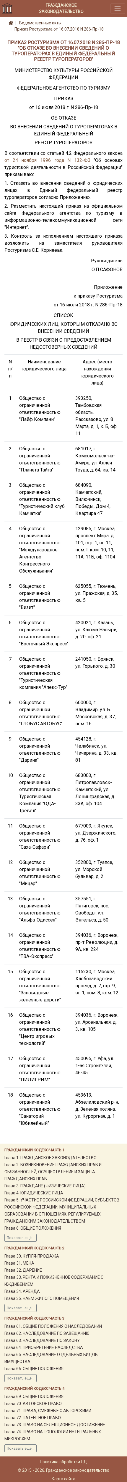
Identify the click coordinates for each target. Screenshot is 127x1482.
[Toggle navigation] (117, 8)
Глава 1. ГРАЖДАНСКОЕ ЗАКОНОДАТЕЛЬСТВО (50, 1157)
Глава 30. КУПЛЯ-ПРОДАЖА (31, 1256)
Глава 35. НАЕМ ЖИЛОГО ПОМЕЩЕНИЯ (41, 1298)
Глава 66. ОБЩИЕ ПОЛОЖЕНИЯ (34, 1368)
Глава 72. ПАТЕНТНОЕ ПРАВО (32, 1417)
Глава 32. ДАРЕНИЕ (23, 1270)
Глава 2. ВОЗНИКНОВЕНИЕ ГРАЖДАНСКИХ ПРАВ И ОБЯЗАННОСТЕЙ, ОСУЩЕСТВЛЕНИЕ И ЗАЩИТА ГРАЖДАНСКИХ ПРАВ (53, 1171)
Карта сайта (63, 1478)
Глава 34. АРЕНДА (22, 1291)
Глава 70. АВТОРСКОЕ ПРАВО (33, 1403)
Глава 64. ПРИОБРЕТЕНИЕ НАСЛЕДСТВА (43, 1347)
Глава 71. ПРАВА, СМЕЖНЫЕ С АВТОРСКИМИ (47, 1410)
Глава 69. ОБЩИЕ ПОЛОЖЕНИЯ (34, 1396)
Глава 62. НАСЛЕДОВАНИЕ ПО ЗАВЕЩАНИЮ (46, 1333)
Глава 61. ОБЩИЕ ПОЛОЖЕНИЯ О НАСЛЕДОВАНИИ (53, 1326)
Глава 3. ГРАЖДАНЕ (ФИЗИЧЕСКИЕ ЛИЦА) (45, 1186)
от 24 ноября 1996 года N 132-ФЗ (47, 160)
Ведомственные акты (40, 23)
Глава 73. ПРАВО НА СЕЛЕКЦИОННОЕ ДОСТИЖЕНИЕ (54, 1424)
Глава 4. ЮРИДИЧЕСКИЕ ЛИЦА (33, 1193)
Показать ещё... (20, 1238)
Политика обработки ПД (63, 1461)
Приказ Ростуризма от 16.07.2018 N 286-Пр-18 (59, 29)
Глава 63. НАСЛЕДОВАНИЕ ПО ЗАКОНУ (42, 1340)
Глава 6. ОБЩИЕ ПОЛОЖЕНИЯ (32, 1228)
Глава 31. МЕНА (19, 1263)
